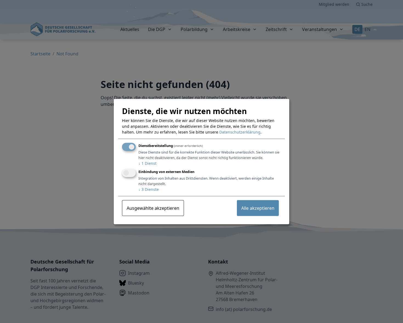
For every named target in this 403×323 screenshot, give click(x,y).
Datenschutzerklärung (239, 132)
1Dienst (147, 163)
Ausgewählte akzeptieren (153, 208)
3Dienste (148, 189)
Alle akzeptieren (257, 208)
